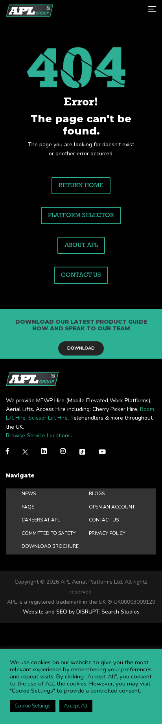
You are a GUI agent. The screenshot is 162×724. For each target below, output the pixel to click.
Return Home (81, 185)
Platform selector (81, 215)
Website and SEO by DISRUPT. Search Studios (81, 611)
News (29, 493)
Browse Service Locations (38, 435)
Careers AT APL (41, 520)
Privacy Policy (107, 533)
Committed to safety (48, 533)
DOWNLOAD (81, 348)
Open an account (112, 507)
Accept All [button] (76, 705)
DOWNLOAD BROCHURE (50, 546)
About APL (81, 245)
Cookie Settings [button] (33, 705)
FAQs (28, 507)
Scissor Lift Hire (48, 418)
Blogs (97, 493)
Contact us (81, 275)
